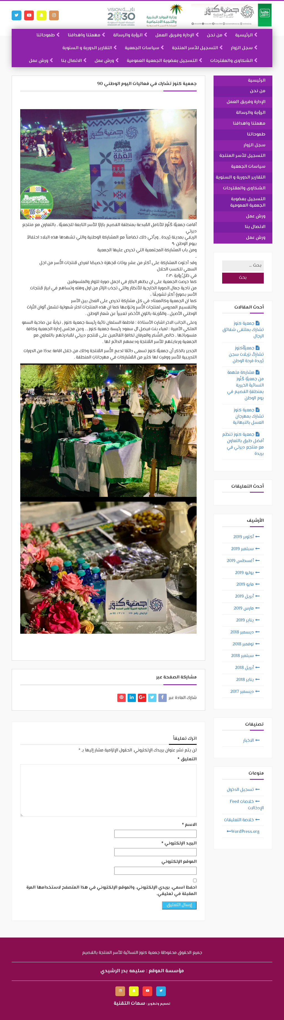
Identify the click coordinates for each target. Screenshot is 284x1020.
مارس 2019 (244, 608)
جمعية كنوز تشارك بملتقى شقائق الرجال (243, 330)
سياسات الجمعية (142, 48)
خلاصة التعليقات (239, 820)
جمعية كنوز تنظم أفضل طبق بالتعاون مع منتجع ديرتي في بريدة (243, 444)
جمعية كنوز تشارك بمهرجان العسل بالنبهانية (248, 417)
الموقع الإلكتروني (179, 862)
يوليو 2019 (244, 573)
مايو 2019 (245, 584)
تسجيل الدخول (240, 789)
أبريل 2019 (244, 596)
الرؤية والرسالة (128, 35)
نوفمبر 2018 (243, 644)
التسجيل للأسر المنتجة (195, 48)
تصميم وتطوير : (142, 1004)
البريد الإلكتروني (179, 844)
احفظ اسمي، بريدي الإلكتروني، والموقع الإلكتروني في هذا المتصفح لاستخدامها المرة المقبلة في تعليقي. (111, 891)
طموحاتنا (45, 35)
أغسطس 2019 (240, 561)
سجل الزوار (242, 48)
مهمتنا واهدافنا (84, 35)
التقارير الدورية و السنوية (87, 48)
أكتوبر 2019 (243, 537)
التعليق (187, 759)
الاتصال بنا (71, 60)
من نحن (214, 35)
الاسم (189, 825)
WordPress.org (245, 831)
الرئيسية (244, 35)
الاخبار (248, 740)
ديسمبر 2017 (242, 691)
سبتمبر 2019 (242, 549)
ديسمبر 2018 (242, 632)
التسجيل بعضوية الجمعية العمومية (162, 60)
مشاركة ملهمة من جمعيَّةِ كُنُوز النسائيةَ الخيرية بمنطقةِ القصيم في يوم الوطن (245, 385)
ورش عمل (104, 60)
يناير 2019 (245, 620)
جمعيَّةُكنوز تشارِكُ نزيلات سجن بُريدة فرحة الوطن (246, 355)
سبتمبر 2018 (242, 656)
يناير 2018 (245, 679)
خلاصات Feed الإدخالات (247, 805)
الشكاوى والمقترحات (231, 60)
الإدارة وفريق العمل (174, 35)
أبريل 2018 (244, 668)
